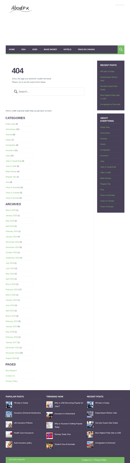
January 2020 (11, 300)
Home (12, 49)
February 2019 (12, 321)
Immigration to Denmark (110, 104)
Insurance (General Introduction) (27, 413)
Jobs (34, 49)
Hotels (67, 49)
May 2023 (10, 274)
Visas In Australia (13, 187)
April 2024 (10, 226)
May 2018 (10, 332)
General (9, 134)
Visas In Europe (12, 198)
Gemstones (10, 129)
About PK (21, 459)
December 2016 (12, 347)
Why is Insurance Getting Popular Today (68, 425)
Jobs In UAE (11, 166)
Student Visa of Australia (65, 444)
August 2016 (11, 358)
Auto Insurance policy (23, 443)
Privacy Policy (12, 381)
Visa (23, 49)
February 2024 (12, 231)
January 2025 (11, 215)
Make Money (50, 49)
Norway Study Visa (63, 434)
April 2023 (10, 279)
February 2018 (12, 337)
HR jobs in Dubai (107, 71)
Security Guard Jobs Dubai (106, 423)
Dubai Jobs (10, 124)
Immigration (10, 145)
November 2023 (12, 247)
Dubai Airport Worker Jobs (106, 413)
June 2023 (10, 268)
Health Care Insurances (24, 433)
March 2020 (11, 295)
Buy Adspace (11, 370)
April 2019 (10, 311)
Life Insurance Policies (23, 423)
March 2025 (11, 210)
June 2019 (10, 305)
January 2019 (11, 326)
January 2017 (11, 342)
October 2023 (11, 252)
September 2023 (12, 258)
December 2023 (12, 242)
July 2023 (10, 263)
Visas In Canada (86, 49)
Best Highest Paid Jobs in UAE (108, 433)
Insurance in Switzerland (65, 414)
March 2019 (11, 316)
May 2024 (10, 221)
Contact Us (10, 376)
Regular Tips (11, 177)
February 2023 (12, 289)
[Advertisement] (80, 24)
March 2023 (11, 284)
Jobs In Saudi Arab (13, 161)
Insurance (10, 150)
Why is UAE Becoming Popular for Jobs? (69, 404)
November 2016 (12, 353)
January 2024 (11, 237)
